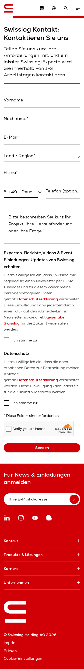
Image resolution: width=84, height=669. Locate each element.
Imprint (10, 642)
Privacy (10, 650)
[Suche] (65, 8)
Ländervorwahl (15, 202)
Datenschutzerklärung (37, 299)
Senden (42, 447)
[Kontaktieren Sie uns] (41, 8)
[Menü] (78, 8)
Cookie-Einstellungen (23, 658)
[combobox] (42, 156)
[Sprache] (53, 8)
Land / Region (15, 166)
